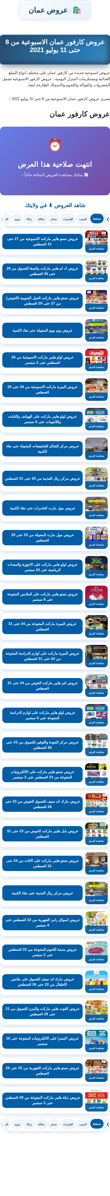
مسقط (97, 218)
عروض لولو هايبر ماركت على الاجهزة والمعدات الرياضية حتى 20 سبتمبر (42, 567)
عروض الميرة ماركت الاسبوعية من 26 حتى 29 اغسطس (42, 389)
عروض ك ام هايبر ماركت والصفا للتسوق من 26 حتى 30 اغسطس (42, 271)
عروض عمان (55, 9)
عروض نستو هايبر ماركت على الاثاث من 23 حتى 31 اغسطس (42, 863)
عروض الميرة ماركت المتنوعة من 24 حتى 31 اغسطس (42, 626)
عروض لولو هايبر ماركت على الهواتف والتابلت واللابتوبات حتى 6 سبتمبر (42, 419)
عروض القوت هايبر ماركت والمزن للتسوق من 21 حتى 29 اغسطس (43, 1011)
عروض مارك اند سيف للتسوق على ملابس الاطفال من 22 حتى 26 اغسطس (42, 981)
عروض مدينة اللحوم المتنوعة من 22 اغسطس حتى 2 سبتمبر (42, 952)
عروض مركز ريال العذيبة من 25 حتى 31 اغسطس (42, 478)
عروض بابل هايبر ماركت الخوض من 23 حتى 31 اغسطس (42, 833)
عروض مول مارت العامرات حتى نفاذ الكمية (42, 508)
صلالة (41, 219)
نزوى (17, 219)
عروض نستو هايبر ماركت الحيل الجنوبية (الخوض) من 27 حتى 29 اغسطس (42, 300)
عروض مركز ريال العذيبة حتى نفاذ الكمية (42, 893)
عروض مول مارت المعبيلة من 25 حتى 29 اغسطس (42, 537)
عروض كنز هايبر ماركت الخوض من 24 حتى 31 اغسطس (42, 685)
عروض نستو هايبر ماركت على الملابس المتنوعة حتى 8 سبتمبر (42, 596)
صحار (54, 219)
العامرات (68, 219)
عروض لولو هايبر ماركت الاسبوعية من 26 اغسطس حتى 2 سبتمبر (43, 360)
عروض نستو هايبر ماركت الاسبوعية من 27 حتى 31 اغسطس (42, 241)
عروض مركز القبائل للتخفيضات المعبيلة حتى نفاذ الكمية (42, 448)
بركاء (29, 219)
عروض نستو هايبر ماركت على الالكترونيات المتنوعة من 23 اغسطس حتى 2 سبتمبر (42, 774)
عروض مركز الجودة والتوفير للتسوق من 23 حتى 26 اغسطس (42, 745)
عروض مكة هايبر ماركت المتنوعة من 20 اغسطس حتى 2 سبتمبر (42, 1100)
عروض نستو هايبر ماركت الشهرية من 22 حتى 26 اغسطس (42, 1070)
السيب (83, 219)
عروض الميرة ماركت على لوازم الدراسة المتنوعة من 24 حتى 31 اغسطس (42, 656)
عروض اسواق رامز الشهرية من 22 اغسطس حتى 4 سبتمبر (42, 922)
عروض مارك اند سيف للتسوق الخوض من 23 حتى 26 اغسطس (42, 804)
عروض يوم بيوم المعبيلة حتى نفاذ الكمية (42, 330)
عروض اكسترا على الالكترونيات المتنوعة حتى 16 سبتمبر (42, 1041)
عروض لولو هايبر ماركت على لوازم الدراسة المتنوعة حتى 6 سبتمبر (42, 715)
